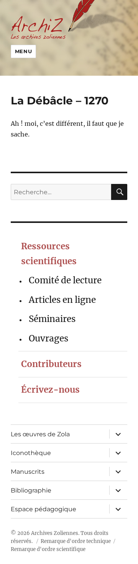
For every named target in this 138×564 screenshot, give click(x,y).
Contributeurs (51, 364)
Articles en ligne (62, 299)
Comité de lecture (65, 280)
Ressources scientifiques (49, 254)
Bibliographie (31, 490)
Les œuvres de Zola (40, 434)
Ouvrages (48, 338)
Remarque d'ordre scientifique (48, 549)
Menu (23, 51)
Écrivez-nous (50, 389)
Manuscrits (27, 471)
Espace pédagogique (43, 509)
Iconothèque (31, 453)
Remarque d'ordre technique (76, 541)
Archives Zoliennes (54, 533)
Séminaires (52, 319)
